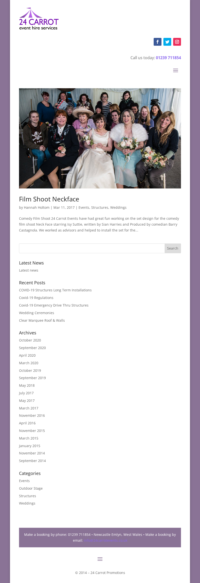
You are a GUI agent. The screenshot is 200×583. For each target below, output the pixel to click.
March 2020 (28, 363)
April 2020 (27, 355)
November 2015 (32, 430)
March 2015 (28, 438)
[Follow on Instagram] (177, 42)
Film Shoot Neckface (49, 199)
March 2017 (28, 408)
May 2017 (27, 400)
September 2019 (32, 377)
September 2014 (32, 460)
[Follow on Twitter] (167, 42)
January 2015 (29, 445)
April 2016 (27, 423)
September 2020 (32, 347)
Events (84, 207)
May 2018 (27, 385)
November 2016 (32, 415)
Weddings (118, 207)
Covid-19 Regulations (36, 297)
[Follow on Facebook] (157, 42)
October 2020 (30, 340)
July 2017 (26, 393)
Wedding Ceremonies (36, 312)
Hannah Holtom (37, 207)
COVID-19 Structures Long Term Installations (55, 290)
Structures (99, 207)
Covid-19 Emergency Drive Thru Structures (54, 305)
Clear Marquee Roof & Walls (42, 320)
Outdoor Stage (31, 488)
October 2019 (30, 370)
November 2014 (32, 453)
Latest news (28, 270)
